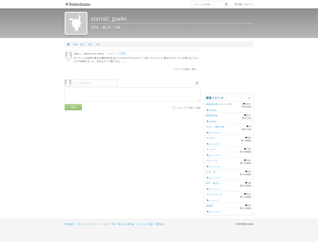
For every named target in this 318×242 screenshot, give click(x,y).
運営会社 (159, 224)
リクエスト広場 (144, 224)
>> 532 (122, 53)
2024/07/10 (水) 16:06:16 (94, 53)
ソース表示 (184, 69)
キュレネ (210, 149)
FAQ (113, 224)
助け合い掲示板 (126, 224)
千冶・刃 (210, 171)
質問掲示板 (211, 115)
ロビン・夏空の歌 (215, 126)
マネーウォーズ (214, 194)
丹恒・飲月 (79, 44)
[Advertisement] (228, 71)
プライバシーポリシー (87, 224)
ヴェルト (210, 137)
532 (90, 44)
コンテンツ (214, 200)
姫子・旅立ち (213, 183)
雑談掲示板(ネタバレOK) (219, 104)
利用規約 (69, 224)
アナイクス (211, 160)
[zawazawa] (78, 4)
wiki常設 (213, 110)
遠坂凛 (209, 205)
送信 (73, 107)
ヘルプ (105, 224)
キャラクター (215, 132)
